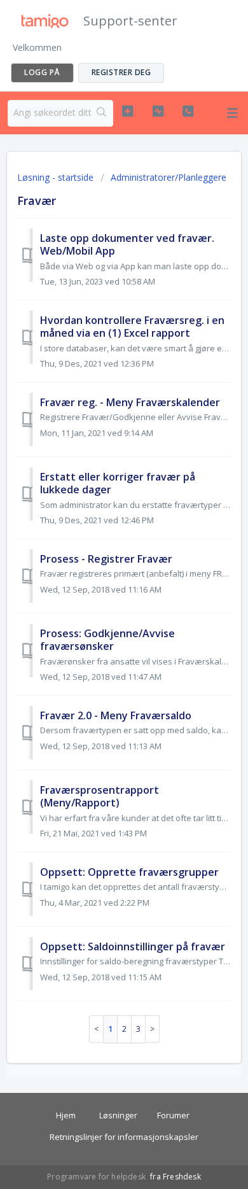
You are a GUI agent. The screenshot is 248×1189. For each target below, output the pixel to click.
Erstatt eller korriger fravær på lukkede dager (117, 483)
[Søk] (102, 113)
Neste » (153, 1029)
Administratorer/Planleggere (168, 177)
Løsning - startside (56, 177)
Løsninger (118, 1115)
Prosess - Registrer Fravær (106, 559)
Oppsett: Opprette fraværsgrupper (129, 872)
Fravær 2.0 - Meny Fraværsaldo (115, 715)
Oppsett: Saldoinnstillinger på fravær (132, 946)
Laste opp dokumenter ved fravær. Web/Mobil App (127, 244)
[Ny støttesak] (127, 111)
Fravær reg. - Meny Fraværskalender (130, 402)
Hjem (66, 1115)
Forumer (173, 1115)
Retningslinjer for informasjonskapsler (124, 1137)
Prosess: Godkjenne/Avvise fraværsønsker (107, 639)
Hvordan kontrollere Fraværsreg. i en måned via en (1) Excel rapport (132, 326)
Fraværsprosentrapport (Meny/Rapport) (99, 796)
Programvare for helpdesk (97, 1176)
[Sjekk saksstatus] (158, 111)
